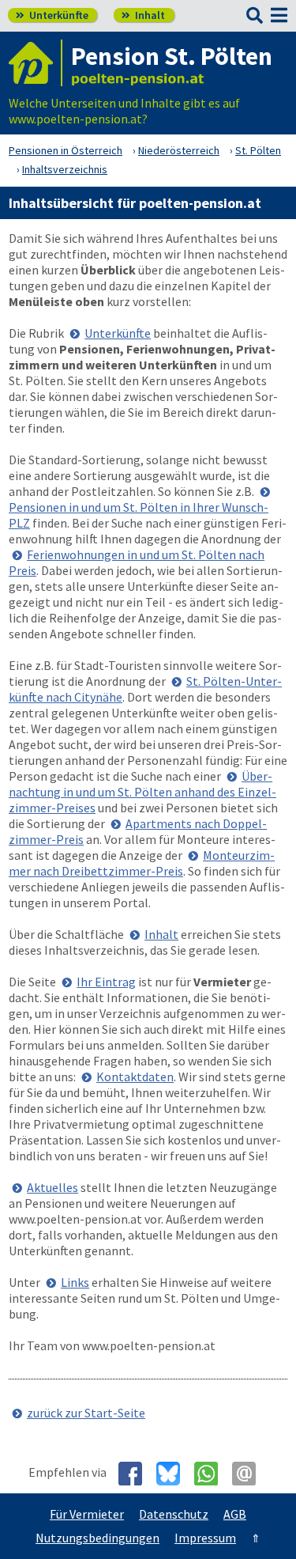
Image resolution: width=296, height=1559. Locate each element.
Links (75, 1282)
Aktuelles (52, 1187)
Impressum (205, 1538)
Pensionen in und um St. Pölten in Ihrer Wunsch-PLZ (138, 515)
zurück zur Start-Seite (86, 1413)
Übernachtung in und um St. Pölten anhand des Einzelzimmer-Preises (142, 791)
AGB (234, 1514)
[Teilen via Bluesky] (174, 1473)
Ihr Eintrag (106, 982)
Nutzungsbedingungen (97, 1538)
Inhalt (143, 15)
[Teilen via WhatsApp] (212, 1473)
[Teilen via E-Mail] (250, 1473)
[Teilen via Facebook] (136, 1473)
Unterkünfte (52, 15)
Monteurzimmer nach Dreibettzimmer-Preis (142, 863)
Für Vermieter (87, 1514)
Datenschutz (173, 1514)
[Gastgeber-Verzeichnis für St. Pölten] (35, 63)
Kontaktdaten (135, 1076)
